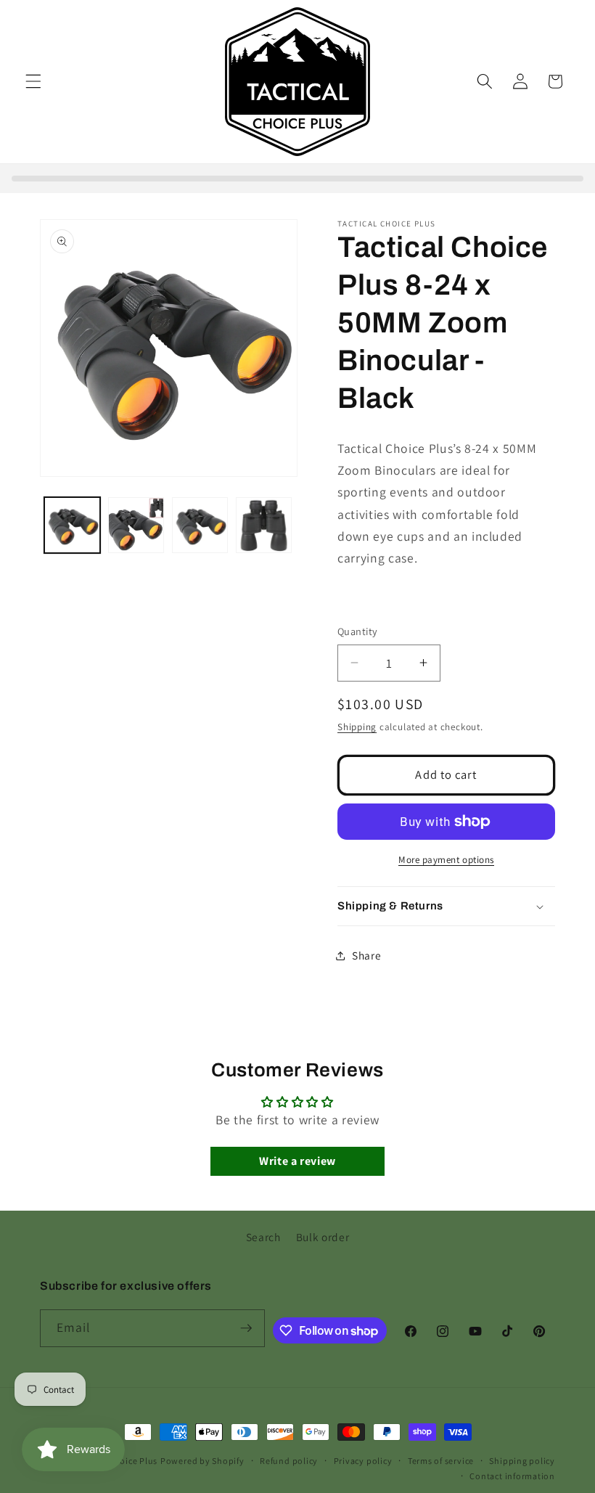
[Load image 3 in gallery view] (200, 525)
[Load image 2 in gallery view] (136, 525)
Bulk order (323, 1237)
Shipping (357, 727)
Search (263, 1237)
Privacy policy (363, 1460)
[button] (33, 81)
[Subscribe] (246, 1328)
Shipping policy (522, 1460)
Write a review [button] (297, 1161)
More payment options (446, 860)
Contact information (512, 1475)
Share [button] (366, 955)
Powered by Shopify (202, 1460)
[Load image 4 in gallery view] (264, 525)
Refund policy (289, 1460)
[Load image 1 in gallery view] (72, 525)
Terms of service (441, 1460)
